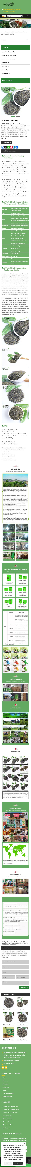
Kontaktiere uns (7, 1096)
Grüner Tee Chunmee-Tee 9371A (9, 1010)
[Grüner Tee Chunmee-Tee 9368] (8, 1032)
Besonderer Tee (6, 73)
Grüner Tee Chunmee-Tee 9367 (23, 1040)
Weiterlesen (6, 1128)
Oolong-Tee (5, 70)
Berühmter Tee (5, 66)
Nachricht (6, 1087)
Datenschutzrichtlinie (14, 1159)
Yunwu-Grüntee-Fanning (7, 34)
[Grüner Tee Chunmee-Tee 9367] (22, 1032)
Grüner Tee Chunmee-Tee (18, 32)
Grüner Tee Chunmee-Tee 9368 (9, 1040)
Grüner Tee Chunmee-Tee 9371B (23, 1010)
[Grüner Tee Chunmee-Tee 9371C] (8, 1017)
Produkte (7, 32)
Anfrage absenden (7, 142)
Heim (2, 32)
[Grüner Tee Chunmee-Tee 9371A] (8, 1002)
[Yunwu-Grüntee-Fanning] (15, 101)
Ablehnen (7, 1163)
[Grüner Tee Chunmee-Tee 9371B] (22, 1002)
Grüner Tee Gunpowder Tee (9, 55)
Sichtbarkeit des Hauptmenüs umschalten (27, 16)
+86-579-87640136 (9, 11)
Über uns (5, 1081)
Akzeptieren (18, 1163)
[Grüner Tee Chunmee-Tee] (22, 1017)
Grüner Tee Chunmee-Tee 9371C (9, 1025)
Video (5, 1090)
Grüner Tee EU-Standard (8, 59)
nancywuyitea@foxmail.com (12, 9)
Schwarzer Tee (5, 62)
